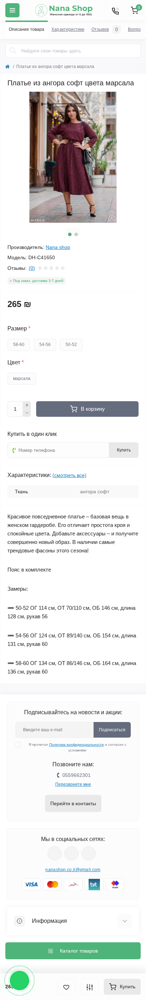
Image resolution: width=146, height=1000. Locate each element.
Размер (18, 328)
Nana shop (58, 247)
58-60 (18, 344)
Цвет (15, 362)
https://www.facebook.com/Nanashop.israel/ (54, 853)
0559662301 (76, 775)
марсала (21, 378)
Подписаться (112, 729)
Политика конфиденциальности (76, 744)
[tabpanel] (73, 157)
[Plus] (27, 405)
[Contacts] (115, 10)
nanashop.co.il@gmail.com (72, 869)
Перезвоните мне (73, 784)
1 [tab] (70, 234)
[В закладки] (66, 987)
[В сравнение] (90, 987)
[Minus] (27, 413)
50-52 (71, 344)
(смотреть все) (69, 475)
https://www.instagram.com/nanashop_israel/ (71, 853)
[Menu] (12, 10)
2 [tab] (76, 234)
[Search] (13, 51)
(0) (32, 268)
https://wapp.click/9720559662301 (89, 853)
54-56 (45, 344)
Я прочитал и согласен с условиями (78, 747)
